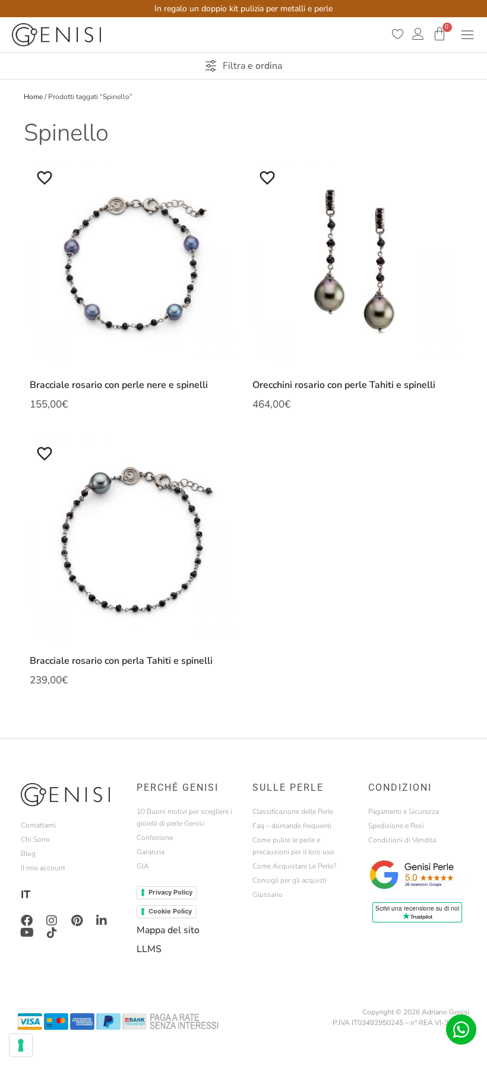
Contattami (38, 825)
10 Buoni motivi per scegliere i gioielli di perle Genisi (184, 817)
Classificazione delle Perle (292, 811)
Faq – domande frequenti (291, 825)
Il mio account (43, 868)
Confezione (155, 837)
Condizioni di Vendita (402, 840)
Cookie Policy (170, 911)
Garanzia (151, 852)
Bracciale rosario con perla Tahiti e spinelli (121, 660)
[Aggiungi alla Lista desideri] (44, 177)
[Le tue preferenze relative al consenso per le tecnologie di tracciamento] (21, 1045)
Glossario (267, 894)
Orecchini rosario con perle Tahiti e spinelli (343, 385)
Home (33, 96)
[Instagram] (52, 921)
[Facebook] (27, 921)
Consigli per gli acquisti (289, 880)
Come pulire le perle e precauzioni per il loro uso (293, 846)
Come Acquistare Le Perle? (294, 866)
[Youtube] (27, 932)
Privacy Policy (170, 892)
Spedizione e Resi (396, 825)
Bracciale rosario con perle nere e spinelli (119, 385)
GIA (143, 866)
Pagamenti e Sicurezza (403, 811)
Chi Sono (35, 839)
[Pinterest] (77, 921)
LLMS (149, 949)
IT (25, 894)
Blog (28, 853)
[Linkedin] (101, 921)
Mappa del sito (168, 930)
